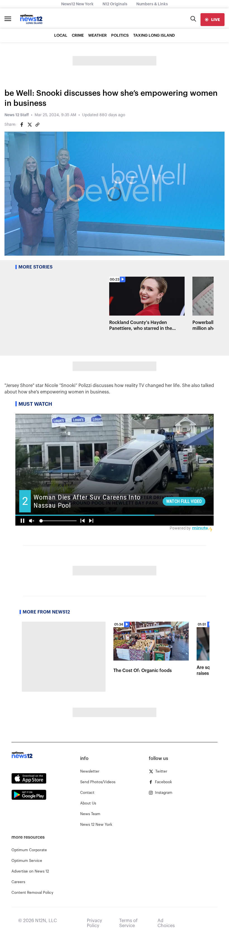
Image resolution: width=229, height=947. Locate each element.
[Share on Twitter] (29, 124)
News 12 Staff (16, 115)
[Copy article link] (37, 124)
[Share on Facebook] (22, 124)
